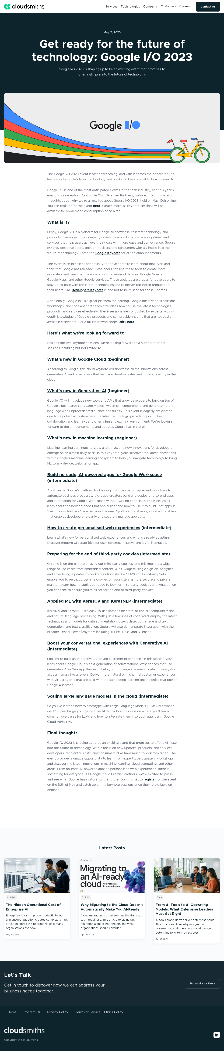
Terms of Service (88, 1012)
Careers (185, 6)
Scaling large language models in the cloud (92, 696)
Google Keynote (107, 253)
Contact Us (208, 6)
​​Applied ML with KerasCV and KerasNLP (89, 601)
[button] (111, 6)
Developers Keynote (87, 290)
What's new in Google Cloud (76, 359)
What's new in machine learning (80, 438)
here (96, 206)
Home (12, 1012)
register (150, 779)
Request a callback (202, 983)
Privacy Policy (57, 1012)
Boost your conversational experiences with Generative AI (107, 643)
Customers (168, 6)
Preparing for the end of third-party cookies (93, 554)
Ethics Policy (113, 1012)
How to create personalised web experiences (93, 528)
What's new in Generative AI (76, 391)
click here (126, 322)
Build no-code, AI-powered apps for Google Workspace (104, 475)
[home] (24, 6)
